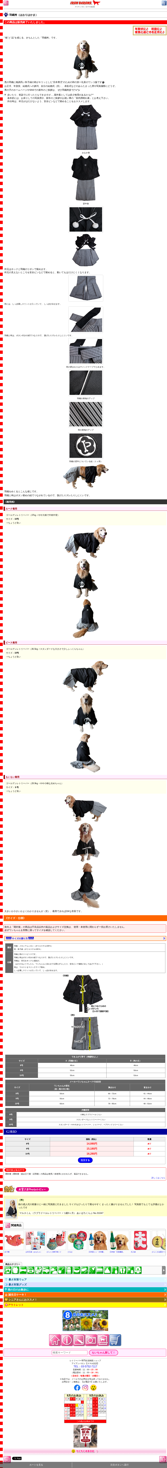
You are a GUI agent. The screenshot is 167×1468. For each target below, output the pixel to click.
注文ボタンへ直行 (119, 1465)
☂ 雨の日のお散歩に (17, 1289)
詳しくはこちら (158, 1178)
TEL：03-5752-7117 (85, 1366)
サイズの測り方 (20, 938)
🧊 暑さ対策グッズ (16, 1284)
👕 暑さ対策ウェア (16, 1279)
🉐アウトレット (14, 1304)
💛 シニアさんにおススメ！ (21, 1299)
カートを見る (36, 1465)
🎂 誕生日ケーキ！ (16, 1294)
